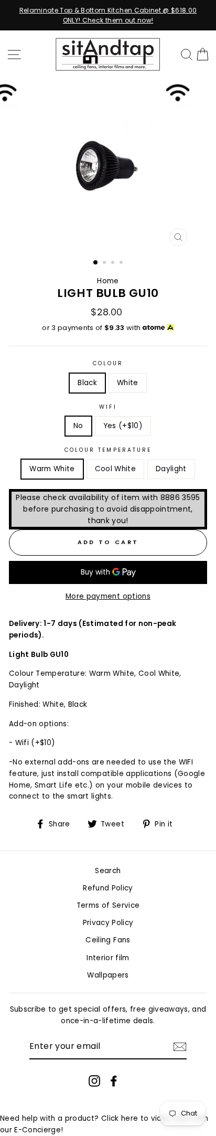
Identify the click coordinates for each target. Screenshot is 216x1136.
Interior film (108, 958)
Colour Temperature (108, 450)
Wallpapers (107, 975)
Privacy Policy (108, 923)
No (78, 426)
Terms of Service (108, 905)
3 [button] (113, 263)
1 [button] (96, 263)
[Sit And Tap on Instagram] (94, 1081)
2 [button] (105, 263)
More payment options (108, 596)
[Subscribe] (180, 1047)
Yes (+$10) (123, 426)
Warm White (51, 469)
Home (107, 281)
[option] (108, 15)
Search (108, 871)
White (127, 383)
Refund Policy (108, 888)
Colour (108, 363)
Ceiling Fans (107, 940)
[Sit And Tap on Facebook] (114, 1081)
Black (87, 383)
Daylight (171, 469)
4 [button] (122, 263)
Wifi (107, 407)
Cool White (115, 469)
